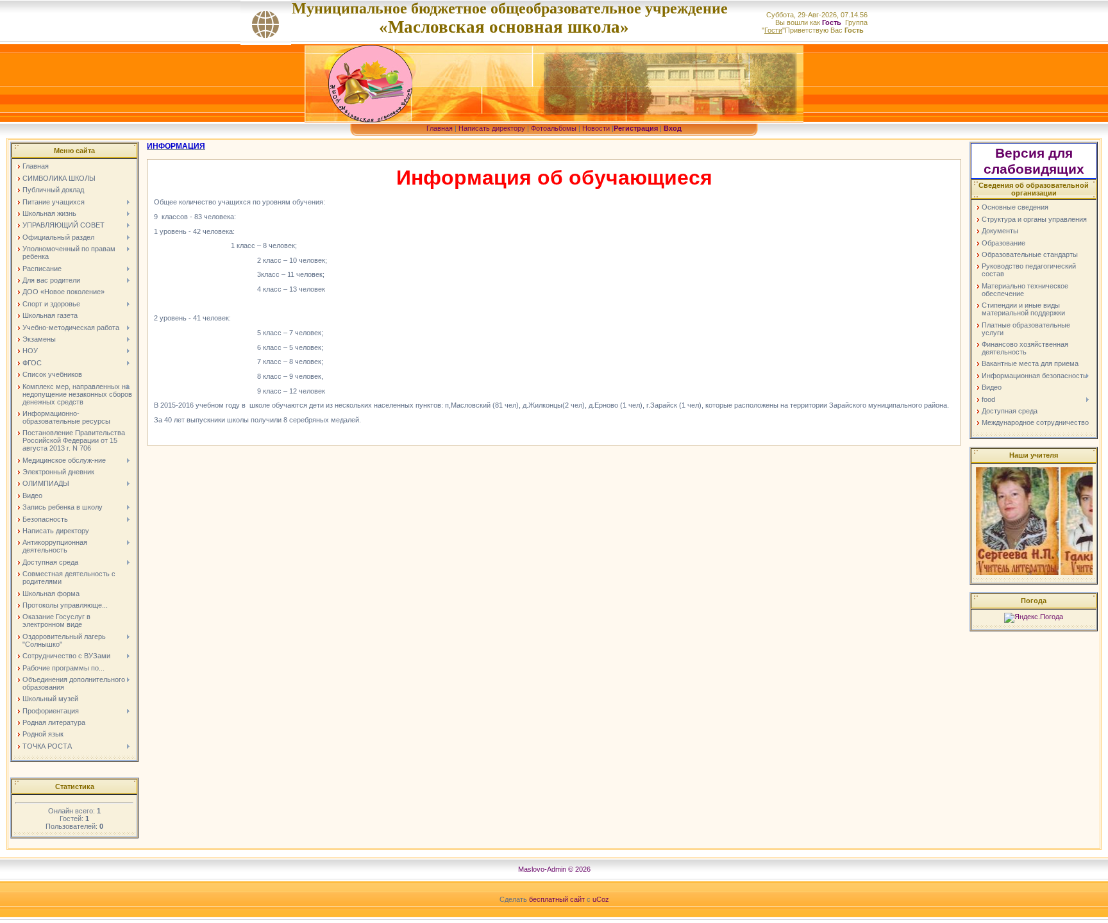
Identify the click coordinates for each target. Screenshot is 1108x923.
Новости (596, 128)
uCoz (600, 899)
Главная (439, 128)
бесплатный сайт (557, 899)
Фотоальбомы (553, 128)
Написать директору (491, 128)
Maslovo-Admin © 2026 (554, 869)
